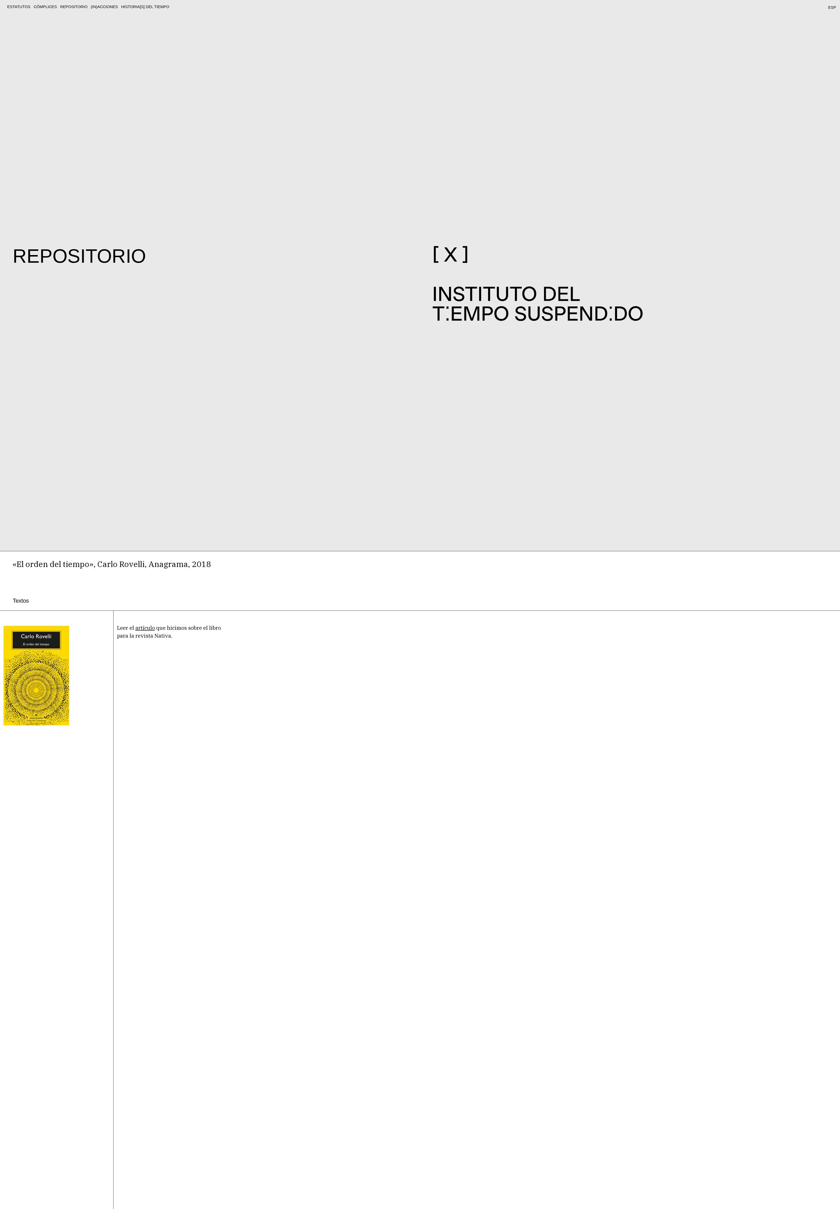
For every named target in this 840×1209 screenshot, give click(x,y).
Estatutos (18, 7)
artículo (145, 627)
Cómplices (45, 7)
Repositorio (74, 7)
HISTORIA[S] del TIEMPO (145, 7)
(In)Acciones (104, 7)
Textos (21, 601)
